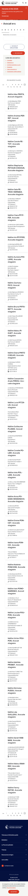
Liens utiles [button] (5, 860)
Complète (9, 60)
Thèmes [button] (4, 850)
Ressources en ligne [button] (7, 855)
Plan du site (14, 877)
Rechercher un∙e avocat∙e (9, 34)
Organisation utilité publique (14, 71)
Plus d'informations (11, 887)
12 (24, 84)
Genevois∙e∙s (10, 62)
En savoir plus (5, 16)
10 (18, 84)
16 (17, 87)
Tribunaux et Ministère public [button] (10, 835)
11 (21, 84)
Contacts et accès (9, 865)
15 (14, 87)
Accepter (14, 892)
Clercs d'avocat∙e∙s (12, 69)
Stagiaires (9, 67)
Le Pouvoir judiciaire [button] (7, 845)
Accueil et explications (14, 47)
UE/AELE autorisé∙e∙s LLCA (13, 65)
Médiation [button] (4, 840)
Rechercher (18, 53)
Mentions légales (14, 879)
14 (11, 87)
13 (8, 87)
